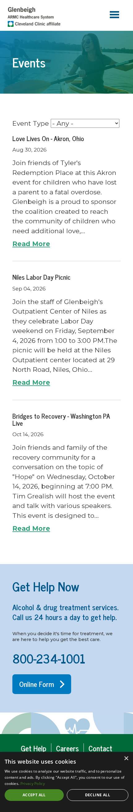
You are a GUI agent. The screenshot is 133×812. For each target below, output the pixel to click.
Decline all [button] (97, 795)
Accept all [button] (34, 795)
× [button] (126, 758)
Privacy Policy (32, 783)
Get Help (33, 748)
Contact (100, 748)
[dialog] (66, 782)
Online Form (36, 684)
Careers (67, 748)
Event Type (30, 123)
